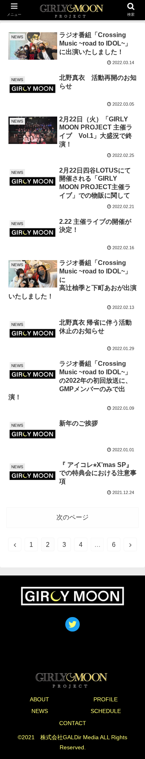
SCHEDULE (106, 711)
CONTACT (72, 723)
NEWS (39, 711)
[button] (129, 679)
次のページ (72, 517)
